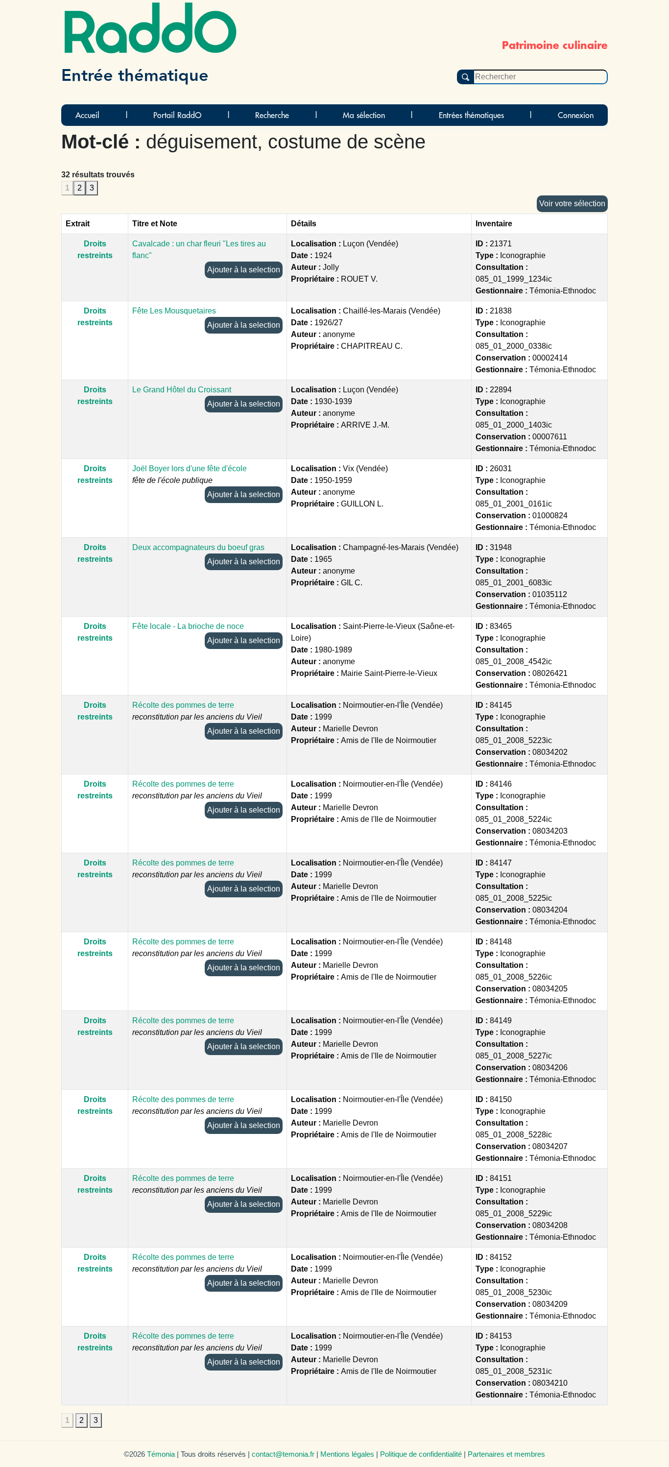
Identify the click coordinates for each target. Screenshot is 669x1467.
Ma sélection (364, 115)
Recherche (272, 115)
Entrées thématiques (471, 115)
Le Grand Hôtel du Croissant (181, 389)
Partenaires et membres (506, 1454)
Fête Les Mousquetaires (174, 311)
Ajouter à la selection (243, 269)
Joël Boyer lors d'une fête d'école (189, 468)
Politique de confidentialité (421, 1454)
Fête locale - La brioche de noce (188, 626)
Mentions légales (347, 1454)
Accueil (87, 115)
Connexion (576, 115)
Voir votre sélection (572, 203)
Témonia (161, 1454)
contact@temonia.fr (283, 1454)
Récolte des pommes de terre (183, 705)
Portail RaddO (177, 115)
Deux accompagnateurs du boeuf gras (198, 547)
